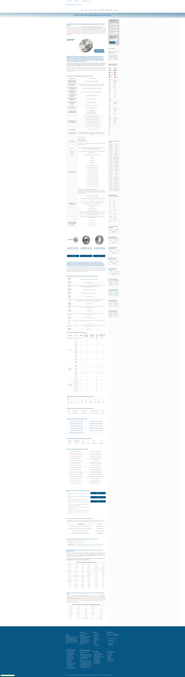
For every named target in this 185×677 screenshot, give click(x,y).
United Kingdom (116, 189)
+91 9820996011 (115, 59)
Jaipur (111, 229)
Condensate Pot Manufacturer (85, 639)
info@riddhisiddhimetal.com (112, 56)
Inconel (95, 642)
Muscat (116, 170)
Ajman (111, 158)
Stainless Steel (96, 634)
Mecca (116, 152)
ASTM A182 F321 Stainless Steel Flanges (76, 428)
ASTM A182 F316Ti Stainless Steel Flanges (76, 432)
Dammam (110, 152)
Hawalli (111, 164)
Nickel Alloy (96, 640)
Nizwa (111, 174)
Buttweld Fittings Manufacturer (85, 636)
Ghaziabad (113, 231)
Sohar (116, 172)
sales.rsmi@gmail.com (114, 55)
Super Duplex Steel (97, 639)
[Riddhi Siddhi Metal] (73, 4)
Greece (116, 174)
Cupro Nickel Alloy (97, 645)
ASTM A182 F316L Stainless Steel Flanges (96, 423)
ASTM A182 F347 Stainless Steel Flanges (76, 430)
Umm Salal (116, 162)
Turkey (111, 189)
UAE (116, 144)
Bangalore (111, 282)
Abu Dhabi (116, 154)
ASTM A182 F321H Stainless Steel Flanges (96, 428)
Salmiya (116, 164)
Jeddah (116, 150)
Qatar (111, 146)
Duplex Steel (96, 637)
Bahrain (111, 148)
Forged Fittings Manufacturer (85, 641)
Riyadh (111, 150)
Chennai (116, 284)
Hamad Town (111, 170)
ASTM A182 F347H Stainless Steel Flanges (96, 430)
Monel (95, 641)
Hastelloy (95, 644)
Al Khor (111, 162)
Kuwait (116, 146)
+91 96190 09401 (110, 643)
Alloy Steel (95, 636)
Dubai (111, 156)
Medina (111, 154)
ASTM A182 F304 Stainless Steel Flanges (76, 421)
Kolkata (111, 284)
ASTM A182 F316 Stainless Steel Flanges (76, 423)
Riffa (111, 168)
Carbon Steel (96, 635)
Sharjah (116, 156)
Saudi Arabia (111, 144)
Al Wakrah (116, 160)
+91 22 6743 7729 (110, 642)
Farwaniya (110, 166)
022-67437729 (114, 58)
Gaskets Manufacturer (83, 637)
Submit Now (112, 42)
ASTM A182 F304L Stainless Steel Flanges (96, 421)
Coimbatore (116, 282)
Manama (116, 166)
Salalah (111, 172)
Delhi (116, 229)
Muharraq (116, 168)
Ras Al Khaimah (116, 158)
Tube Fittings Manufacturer (84, 640)
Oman (116, 148)
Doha (111, 160)
